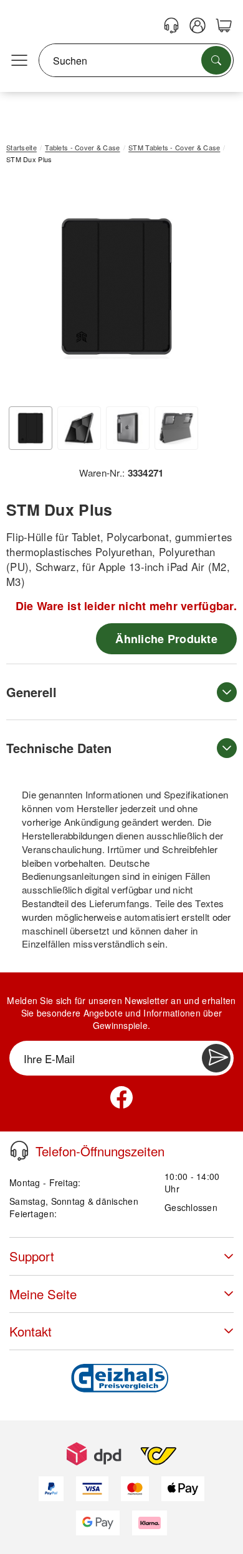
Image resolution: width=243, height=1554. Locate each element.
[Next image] (208, 289)
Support (31, 1256)
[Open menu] (19, 61)
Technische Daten (59, 748)
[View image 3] (128, 428)
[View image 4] (176, 428)
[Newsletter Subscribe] (216, 1058)
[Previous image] (24, 289)
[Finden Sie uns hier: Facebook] (121, 1097)
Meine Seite (43, 1294)
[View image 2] (79, 428)
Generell (31, 692)
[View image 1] (30, 428)
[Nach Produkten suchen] (216, 60)
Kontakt (30, 1331)
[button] (116, 287)
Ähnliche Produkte (166, 639)
